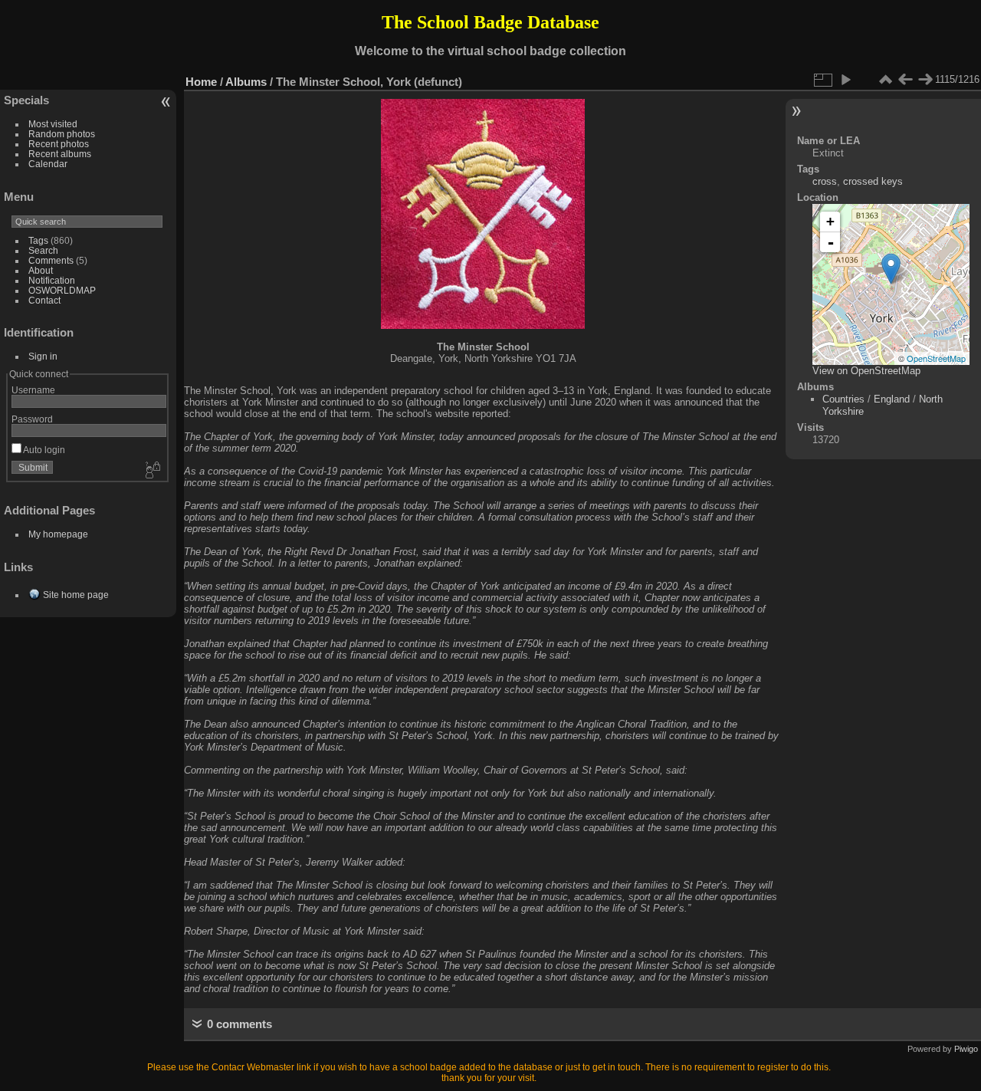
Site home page (76, 595)
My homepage (58, 534)
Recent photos (58, 144)
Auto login (43, 450)
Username (33, 390)
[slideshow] (845, 80)
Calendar (47, 164)
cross (824, 181)
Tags (38, 240)
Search (43, 250)
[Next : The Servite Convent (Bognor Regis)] (925, 80)
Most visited (52, 124)
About (40, 270)
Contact (44, 300)
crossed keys (873, 181)
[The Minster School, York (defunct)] (891, 268)
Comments (51, 260)
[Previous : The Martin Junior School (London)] (905, 80)
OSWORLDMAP (62, 290)
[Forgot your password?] (152, 471)
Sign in (42, 356)
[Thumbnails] (885, 80)
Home (201, 81)
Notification (51, 280)
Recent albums (59, 154)
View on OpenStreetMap (866, 370)
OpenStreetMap (936, 358)
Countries (843, 399)
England (892, 399)
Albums (246, 81)
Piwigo (966, 1048)
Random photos (61, 134)
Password (32, 419)
